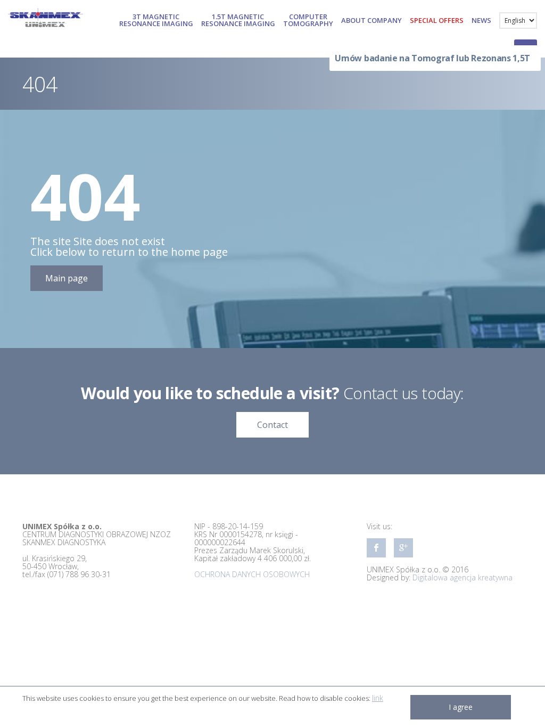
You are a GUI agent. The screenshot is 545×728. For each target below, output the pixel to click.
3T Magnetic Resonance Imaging (156, 20)
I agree (461, 707)
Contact (272, 425)
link (377, 698)
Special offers (437, 20)
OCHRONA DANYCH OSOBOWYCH (252, 574)
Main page (66, 278)
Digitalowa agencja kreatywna (462, 577)
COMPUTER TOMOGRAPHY (308, 20)
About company (371, 20)
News (481, 20)
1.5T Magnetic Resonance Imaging (238, 20)
